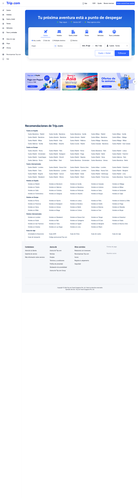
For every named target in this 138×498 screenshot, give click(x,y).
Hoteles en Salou (96, 190)
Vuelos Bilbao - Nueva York (99, 170)
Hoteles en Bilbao (117, 187)
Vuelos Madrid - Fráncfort (120, 154)
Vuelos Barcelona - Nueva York (121, 177)
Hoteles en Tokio (54, 224)
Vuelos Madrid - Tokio (35, 170)
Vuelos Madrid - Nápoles (77, 157)
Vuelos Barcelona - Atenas (99, 160)
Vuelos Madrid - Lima (119, 174)
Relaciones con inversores (83, 250)
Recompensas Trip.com (82, 254)
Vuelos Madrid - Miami (77, 177)
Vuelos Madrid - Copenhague (37, 157)
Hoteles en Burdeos (76, 204)
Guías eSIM (52, 234)
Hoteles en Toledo (34, 187)
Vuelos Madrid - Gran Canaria (121, 144)
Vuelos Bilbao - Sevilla (119, 134)
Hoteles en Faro (96, 210)
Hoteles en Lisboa (76, 200)
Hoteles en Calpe (117, 193)
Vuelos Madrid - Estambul (120, 167)
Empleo (52, 257)
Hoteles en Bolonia (97, 207)
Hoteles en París (96, 200)
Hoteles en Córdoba (55, 190)
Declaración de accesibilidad (58, 267)
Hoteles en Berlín (75, 207)
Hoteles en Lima (75, 227)
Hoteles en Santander (119, 190)
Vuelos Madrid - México (56, 177)
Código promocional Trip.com (58, 237)
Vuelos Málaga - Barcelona (99, 140)
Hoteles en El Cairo (97, 220)
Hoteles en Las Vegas (56, 227)
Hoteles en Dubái (33, 220)
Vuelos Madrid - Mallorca (77, 140)
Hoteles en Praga (117, 204)
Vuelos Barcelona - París (98, 151)
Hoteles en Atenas (55, 207)
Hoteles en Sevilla (75, 184)
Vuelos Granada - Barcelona (99, 144)
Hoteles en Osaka (117, 220)
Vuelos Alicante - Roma (35, 151)
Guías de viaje (116, 234)
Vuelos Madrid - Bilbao (35, 140)
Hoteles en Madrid (34, 184)
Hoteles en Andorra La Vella (121, 200)
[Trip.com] (13, 3)
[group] (62, 22)
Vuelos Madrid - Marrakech (36, 177)
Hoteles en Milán (33, 210)
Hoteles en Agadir (75, 224)
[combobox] (34, 46)
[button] (3, 3)
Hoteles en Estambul (118, 217)
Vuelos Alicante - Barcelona (57, 137)
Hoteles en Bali (54, 220)
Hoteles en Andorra (97, 187)
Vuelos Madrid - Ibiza (55, 140)
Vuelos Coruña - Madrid (77, 144)
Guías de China (74, 234)
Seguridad (78, 264)
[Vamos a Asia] (80, 81)
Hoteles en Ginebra (34, 227)
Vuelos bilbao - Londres (98, 167)
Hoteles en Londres (34, 217)
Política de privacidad (56, 264)
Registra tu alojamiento (82, 260)
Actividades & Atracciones (36, 234)
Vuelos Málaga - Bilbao (119, 140)
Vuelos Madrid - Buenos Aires (79, 167)
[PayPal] (43, 81)
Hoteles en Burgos (97, 193)
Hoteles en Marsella (118, 207)
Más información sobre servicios (35, 257)
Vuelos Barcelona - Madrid (36, 134)
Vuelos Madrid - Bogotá (35, 174)
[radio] (36, 40)
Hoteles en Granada (97, 184)
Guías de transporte (34, 237)
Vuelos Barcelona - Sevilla (78, 134)
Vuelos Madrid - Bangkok (120, 170)
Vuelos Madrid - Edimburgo (99, 174)
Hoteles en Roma (33, 200)
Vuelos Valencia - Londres (78, 170)
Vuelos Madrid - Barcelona (36, 137)
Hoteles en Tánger (97, 217)
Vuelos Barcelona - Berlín (120, 160)
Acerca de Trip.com (56, 250)
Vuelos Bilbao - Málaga (119, 137)
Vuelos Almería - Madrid (77, 137)
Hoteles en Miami (96, 227)
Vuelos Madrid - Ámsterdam (36, 154)
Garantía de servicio (31, 254)
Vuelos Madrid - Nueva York (57, 167)
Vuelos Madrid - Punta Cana (100, 177)
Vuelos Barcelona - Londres (57, 170)
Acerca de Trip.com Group (58, 270)
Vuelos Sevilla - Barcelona (57, 134)
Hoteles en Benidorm (55, 184)
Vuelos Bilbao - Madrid (98, 134)
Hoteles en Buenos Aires (120, 224)
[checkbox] (74, 40)
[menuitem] (11, 10)
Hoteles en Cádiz (33, 190)
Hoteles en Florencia (34, 204)
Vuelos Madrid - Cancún (56, 174)
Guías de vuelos (96, 234)
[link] (85, 3)
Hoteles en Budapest (55, 204)
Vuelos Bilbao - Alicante (56, 144)
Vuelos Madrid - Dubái (77, 174)
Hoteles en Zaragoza (55, 193)
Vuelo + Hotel (104, 53)
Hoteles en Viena (33, 207)
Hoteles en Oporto (55, 200)
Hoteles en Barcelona (77, 187)
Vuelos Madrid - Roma (77, 151)
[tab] (45, 33)
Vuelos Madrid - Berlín (98, 154)
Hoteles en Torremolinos (35, 193)
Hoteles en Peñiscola (76, 190)
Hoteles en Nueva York (77, 217)
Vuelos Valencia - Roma (35, 160)
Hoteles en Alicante (76, 193)
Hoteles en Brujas (117, 210)
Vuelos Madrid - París (55, 151)
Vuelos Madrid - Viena (98, 157)
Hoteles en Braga (54, 210)
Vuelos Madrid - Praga (77, 154)
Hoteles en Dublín (96, 204)
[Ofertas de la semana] (117, 81)
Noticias (52, 254)
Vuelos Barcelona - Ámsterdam (79, 160)
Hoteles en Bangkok (97, 224)
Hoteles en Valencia (55, 187)
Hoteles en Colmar (76, 210)
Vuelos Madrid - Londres (35, 167)
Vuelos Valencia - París (119, 157)
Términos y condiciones (57, 260)
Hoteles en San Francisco (36, 224)
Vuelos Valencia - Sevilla (35, 144)
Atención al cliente (31, 250)
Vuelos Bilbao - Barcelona (99, 137)
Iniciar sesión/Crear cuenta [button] (125, 3)
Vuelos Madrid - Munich (56, 157)
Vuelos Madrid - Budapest (57, 154)
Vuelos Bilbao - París (55, 160)
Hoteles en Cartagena (77, 220)
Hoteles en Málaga (118, 184)
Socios (76, 257)
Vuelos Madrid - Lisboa (119, 151)
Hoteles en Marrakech (56, 217)
